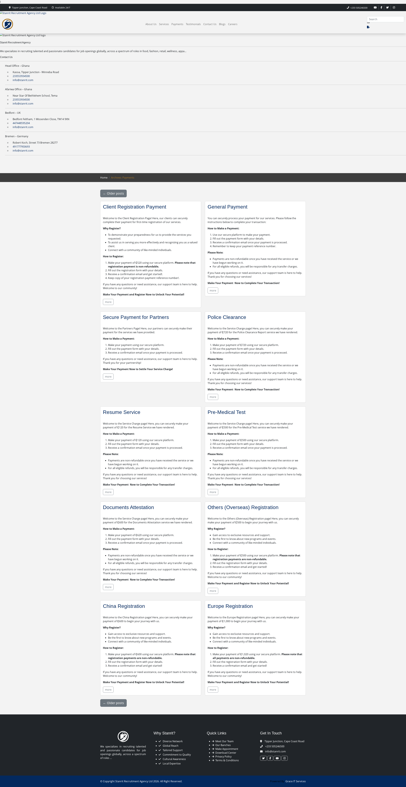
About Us (151, 24)
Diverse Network (172, 741)
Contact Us (209, 24)
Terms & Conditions (226, 760)
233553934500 (21, 76)
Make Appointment (226, 749)
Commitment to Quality (176, 754)
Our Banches (222, 745)
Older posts (113, 193)
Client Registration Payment (134, 207)
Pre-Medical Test (227, 412)
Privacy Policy (223, 756)
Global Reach (170, 745)
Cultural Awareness (174, 759)
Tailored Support (172, 750)
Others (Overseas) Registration (243, 507)
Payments (177, 24)
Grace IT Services (295, 781)
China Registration (124, 606)
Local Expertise (171, 763)
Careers (232, 24)
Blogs (222, 24)
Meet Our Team (224, 741)
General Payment (227, 207)
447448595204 (21, 123)
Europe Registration (230, 606)
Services (164, 24)
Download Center (225, 752)
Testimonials (193, 24)
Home (104, 177)
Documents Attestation (128, 507)
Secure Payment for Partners (136, 317)
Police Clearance (227, 317)
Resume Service (121, 412)
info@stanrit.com (22, 80)
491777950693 (21, 146)
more (108, 302)
